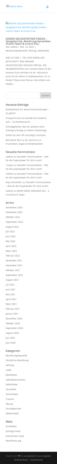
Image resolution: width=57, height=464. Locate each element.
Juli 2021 (10, 284)
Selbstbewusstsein (15, 379)
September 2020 (14, 328)
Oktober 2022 (13, 217)
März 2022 (11, 250)
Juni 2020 (11, 342)
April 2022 (11, 246)
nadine (14, 46)
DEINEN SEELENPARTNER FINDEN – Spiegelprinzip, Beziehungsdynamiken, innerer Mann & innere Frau (28, 41)
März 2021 (11, 303)
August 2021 (12, 279)
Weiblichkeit (12, 413)
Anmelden (11, 426)
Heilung (32, 50)
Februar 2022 (13, 255)
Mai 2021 (10, 294)
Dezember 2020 (14, 318)
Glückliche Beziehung (17, 360)
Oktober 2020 (13, 323)
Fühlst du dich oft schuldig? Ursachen (26, 135)
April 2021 (11, 299)
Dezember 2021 (14, 260)
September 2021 (14, 275)
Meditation (11, 374)
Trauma (10, 398)
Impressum (36, 459)
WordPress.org (13, 440)
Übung (9, 403)
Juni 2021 (11, 289)
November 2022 (14, 212)
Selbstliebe (43, 50)
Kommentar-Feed (15, 436)
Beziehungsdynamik (16, 50)
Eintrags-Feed (13, 431)
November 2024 (14, 207)
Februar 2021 (13, 308)
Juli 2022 (10, 231)
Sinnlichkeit (12, 394)
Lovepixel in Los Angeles (37, 455)
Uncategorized (13, 408)
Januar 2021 (12, 313)
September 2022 (14, 221)
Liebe (8, 369)
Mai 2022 (10, 241)
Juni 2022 (11, 236)
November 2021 (14, 265)
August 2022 (12, 226)
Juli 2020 (10, 337)
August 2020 (12, 332)
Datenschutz (21, 459)
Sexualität (11, 389)
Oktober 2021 (13, 270)
